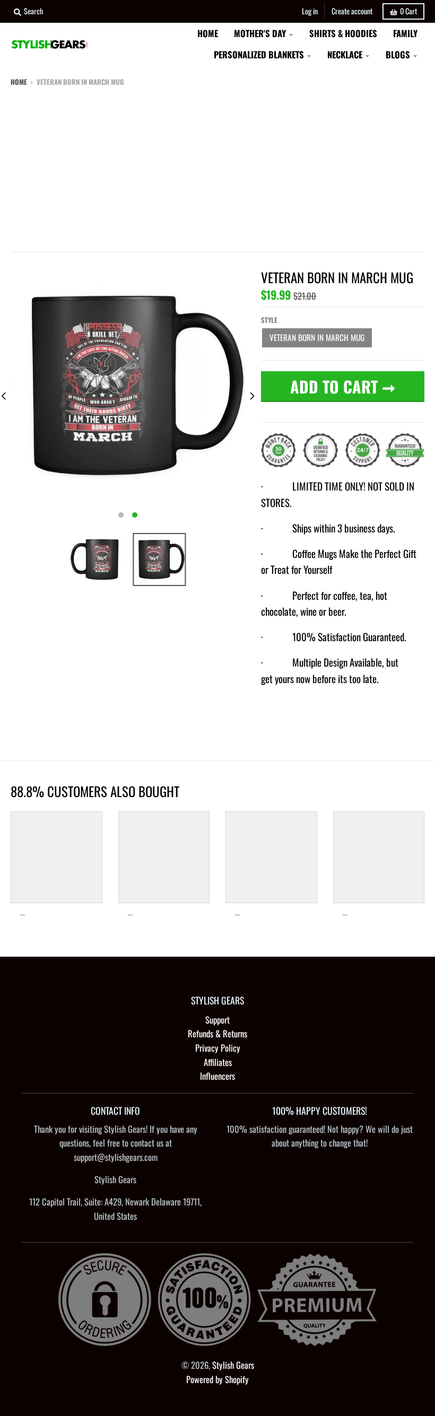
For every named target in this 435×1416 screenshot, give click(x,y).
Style (269, 319)
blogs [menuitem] (398, 54)
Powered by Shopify (217, 1379)
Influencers (217, 1075)
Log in (310, 10)
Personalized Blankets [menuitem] (259, 54)
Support (217, 1019)
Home (19, 81)
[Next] (251, 395)
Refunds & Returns (217, 1033)
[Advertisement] (217, 167)
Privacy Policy (217, 1047)
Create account (352, 10)
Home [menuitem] (207, 33)
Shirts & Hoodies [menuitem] (343, 33)
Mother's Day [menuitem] (260, 33)
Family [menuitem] (405, 33)
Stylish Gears (233, 1364)
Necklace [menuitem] (344, 54)
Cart (408, 10)
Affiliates (218, 1062)
